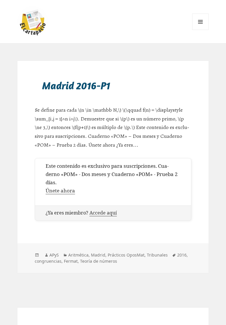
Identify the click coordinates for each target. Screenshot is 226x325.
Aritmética (78, 255)
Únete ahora (60, 190)
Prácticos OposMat (126, 255)
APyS (54, 255)
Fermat (71, 261)
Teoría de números (98, 261)
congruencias (48, 261)
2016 (182, 255)
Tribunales (157, 255)
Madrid (98, 255)
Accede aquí (103, 213)
